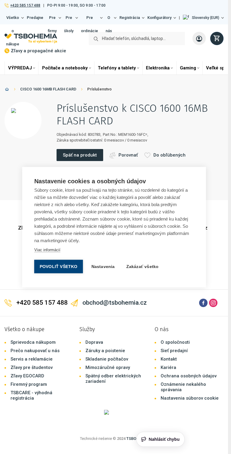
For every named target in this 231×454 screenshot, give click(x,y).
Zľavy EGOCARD (27, 376)
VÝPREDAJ (20, 68)
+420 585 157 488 (25, 5)
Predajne (35, 17)
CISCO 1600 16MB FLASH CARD (48, 89)
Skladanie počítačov (106, 359)
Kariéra (168, 367)
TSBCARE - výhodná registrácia (31, 395)
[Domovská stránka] (7, 90)
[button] (203, 17)
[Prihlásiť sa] (199, 38)
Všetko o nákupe (12, 19)
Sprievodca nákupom (33, 342)
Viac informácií (47, 249)
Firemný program (29, 384)
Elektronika (158, 68)
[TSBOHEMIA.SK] (31, 38)
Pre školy (68, 19)
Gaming (188, 68)
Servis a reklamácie (32, 359)
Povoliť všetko (59, 266)
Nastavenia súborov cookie (190, 398)
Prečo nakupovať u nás (35, 350)
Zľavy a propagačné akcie (38, 50)
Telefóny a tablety (117, 68)
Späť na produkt (80, 155)
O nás (109, 19)
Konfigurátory (159, 17)
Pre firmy (52, 19)
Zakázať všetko (142, 266)
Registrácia (129, 17)
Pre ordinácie (89, 19)
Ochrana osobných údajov (189, 376)
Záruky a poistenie (105, 350)
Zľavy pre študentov (32, 367)
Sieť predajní (174, 350)
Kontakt (169, 359)
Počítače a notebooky (65, 68)
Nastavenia (103, 266)
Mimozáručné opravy (107, 367)
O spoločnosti (175, 342)
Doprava (94, 342)
